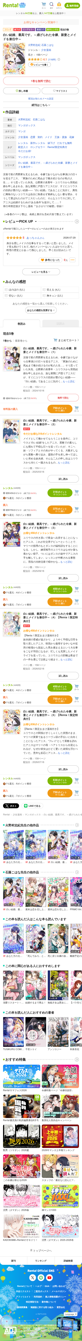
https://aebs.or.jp (27, 1336)
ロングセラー (37, 147)
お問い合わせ (58, 1286)
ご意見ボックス (41, 1291)
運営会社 (61, 1307)
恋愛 (32, 137)
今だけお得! (24, 151)
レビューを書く (41, 64)
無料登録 (74, 5)
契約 (40, 137)
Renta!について (24, 1286)
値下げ (51, 143)
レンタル (23, 143)
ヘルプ (38, 1286)
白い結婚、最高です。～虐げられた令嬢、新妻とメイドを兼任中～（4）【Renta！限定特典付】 (50, 617)
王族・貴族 (61, 137)
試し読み (63, 479)
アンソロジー (54, 1049)
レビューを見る (40, 271)
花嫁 (71, 137)
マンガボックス (26, 125)
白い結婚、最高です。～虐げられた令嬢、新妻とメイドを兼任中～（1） (50, 350)
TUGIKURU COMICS (13, 1049)
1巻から (7, 340)
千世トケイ (31, 1049)
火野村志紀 (34, 45)
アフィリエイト (23, 1296)
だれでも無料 (64, 143)
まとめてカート (67, 340)
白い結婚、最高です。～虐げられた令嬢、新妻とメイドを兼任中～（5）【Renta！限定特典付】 (50, 715)
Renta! (6, 814)
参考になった (52, 260)
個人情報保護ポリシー (55, 1296)
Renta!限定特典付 (57, 147)
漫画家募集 (22, 1307)
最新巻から (21, 340)
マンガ (22, 131)
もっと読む (69, 381)
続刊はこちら (40, 105)
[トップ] (10, 5)
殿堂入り (23, 147)
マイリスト (62, 90)
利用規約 (38, 1296)
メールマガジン (58, 1291)
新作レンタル (37, 143)
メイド (48, 137)
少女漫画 (46, 50)
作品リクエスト (23, 1291)
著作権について (49, 1301)
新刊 (13, 1260)
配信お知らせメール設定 (41, 98)
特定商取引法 (32, 1301)
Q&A (47, 1286)
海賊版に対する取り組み (42, 1307)
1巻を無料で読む (41, 81)
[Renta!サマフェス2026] (22, 5)
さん (35, 237)
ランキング (41, 1260)
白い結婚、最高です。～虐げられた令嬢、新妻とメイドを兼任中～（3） (50, 525)
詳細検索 (68, 1260)
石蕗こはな (47, 45)
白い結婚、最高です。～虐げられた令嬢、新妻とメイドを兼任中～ (48, 164)
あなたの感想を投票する (39, 310)
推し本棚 (23, 90)
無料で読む (63, 397)
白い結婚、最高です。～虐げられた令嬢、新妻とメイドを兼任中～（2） (50, 422)
